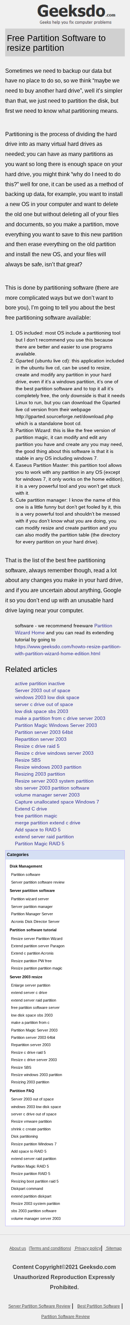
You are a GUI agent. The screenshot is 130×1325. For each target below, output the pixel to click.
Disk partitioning (24, 1136)
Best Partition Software (98, 1306)
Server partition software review (37, 882)
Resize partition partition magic (36, 968)
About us (17, 1248)
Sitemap (113, 1248)
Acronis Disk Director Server (35, 921)
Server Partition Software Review (39, 1306)
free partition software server (35, 1007)
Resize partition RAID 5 (30, 1173)
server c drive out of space (44, 704)
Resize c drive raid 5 (37, 746)
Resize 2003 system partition (35, 1203)
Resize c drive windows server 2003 (54, 753)
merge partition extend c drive (47, 822)
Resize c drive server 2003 (34, 1060)
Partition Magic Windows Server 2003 (56, 725)
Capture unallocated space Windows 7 (57, 802)
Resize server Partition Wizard (36, 938)
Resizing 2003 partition (40, 774)
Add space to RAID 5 (38, 829)
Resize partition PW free (31, 961)
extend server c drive (29, 992)
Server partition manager (32, 906)
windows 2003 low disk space (47, 697)
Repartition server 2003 (41, 739)
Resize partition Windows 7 (34, 1144)
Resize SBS (28, 760)
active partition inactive (40, 683)
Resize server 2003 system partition (54, 781)
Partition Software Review (65, 1316)
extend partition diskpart (31, 1196)
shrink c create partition (31, 1129)
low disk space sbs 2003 (41, 711)
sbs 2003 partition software (34, 1211)
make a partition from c (30, 1022)
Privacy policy (87, 1248)
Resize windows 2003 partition (48, 767)
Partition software (25, 874)
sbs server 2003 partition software (52, 788)
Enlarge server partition (30, 985)
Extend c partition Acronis (32, 953)
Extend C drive (31, 809)
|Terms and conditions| (50, 1248)
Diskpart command (27, 1188)
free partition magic (36, 815)
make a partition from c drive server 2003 (60, 718)
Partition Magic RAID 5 (39, 843)
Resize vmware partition (31, 1121)
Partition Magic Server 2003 (34, 1030)
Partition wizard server (30, 899)
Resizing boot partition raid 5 (35, 1181)
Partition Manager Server (32, 914)
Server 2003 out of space (42, 690)
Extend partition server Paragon (37, 946)
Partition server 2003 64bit (44, 732)
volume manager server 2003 (47, 795)
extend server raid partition (44, 836)
